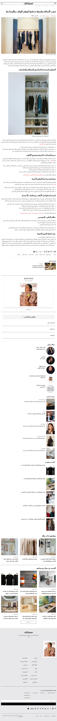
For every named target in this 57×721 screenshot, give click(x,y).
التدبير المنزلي (31, 255)
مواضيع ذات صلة (49, 536)
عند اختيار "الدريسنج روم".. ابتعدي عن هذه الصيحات (32, 213)
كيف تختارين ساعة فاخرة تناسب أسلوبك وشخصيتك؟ (34, 401)
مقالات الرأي (51, 345)
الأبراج (44, 412)
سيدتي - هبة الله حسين (44, 16)
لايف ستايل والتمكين (51, 693)
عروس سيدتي (34, 675)
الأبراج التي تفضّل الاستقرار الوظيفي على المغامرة (36, 414)
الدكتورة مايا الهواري (41, 368)
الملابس (51, 161)
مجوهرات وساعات (42, 400)
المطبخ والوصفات (26, 695)
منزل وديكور (53, 16)
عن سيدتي (25, 665)
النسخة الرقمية (28, 309)
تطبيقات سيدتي (24, 675)
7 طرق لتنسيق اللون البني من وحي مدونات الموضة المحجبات (34, 438)
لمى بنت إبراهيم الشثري (41, 349)
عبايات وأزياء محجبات (41, 436)
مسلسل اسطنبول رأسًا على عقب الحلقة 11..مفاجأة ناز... (33, 506)
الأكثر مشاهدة (50, 462)
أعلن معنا (41, 716)
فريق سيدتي (24, 672)
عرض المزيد (28, 622)
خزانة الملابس (43, 144)
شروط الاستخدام (53, 716)
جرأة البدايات (52, 335)
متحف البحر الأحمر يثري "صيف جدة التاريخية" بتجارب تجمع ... (33, 450)
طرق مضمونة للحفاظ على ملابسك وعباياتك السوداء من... (32, 465)
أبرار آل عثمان (42, 359)
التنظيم (18, 255)
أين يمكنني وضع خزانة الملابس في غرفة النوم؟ (33, 175)
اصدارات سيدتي (33, 679)
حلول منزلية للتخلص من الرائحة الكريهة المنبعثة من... (34, 479)
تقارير (36, 672)
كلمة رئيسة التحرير (30, 317)
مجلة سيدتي (24, 658)
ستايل (36, 668)
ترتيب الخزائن (42, 255)
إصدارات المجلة (28, 278)
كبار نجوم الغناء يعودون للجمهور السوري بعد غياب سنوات (34, 426)
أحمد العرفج (43, 378)
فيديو (35, 658)
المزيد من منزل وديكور (46, 568)
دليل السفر (34, 682)
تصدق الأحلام (52, 329)
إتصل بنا (37, 716)
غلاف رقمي (25, 679)
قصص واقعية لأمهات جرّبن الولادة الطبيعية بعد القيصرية (33, 492)
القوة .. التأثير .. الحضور (51, 323)
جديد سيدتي (51, 396)
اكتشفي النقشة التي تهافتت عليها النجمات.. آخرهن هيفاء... (32, 519)
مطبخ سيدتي (34, 661)
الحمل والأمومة (27, 698)
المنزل (36, 255)
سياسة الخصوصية (46, 716)
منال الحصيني (42, 387)
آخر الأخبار (25, 682)
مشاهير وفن (42, 693)
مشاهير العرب (42, 424)
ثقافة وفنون (43, 449)
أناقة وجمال (35, 693)
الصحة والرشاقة (27, 693)
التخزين (54, 184)
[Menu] (55, 3)
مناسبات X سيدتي (23, 661)
